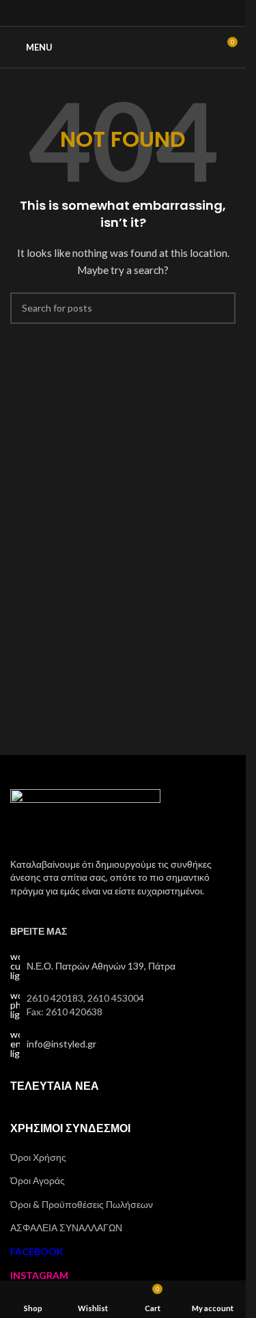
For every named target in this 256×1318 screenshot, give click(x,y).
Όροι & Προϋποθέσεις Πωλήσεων (81, 1204)
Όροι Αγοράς (37, 1180)
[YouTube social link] (140, 13)
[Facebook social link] (105, 13)
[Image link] (85, 815)
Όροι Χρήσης (38, 1157)
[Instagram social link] (122, 13)
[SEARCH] (220, 308)
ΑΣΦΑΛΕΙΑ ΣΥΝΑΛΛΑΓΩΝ (66, 1227)
